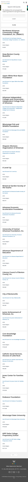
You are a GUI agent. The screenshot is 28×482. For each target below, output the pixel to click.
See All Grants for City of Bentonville (11, 298)
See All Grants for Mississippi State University (14, 419)
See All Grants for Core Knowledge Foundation (14, 339)
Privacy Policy (19, 476)
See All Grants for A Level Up (10, 171)
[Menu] (26, 2)
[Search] (24, 2)
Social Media (23, 469)
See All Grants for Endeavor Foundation (12, 401)
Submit (14, 18)
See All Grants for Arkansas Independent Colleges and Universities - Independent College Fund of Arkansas (12, 108)
